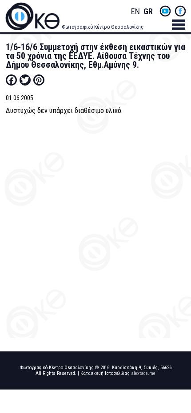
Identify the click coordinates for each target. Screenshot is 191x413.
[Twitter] (25, 80)
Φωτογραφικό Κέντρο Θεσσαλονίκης (102, 27)
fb (180, 11)
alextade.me (143, 373)
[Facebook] (11, 80)
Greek (147, 12)
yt (165, 11)
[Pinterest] (38, 80)
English (135, 12)
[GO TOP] (176, 385)
